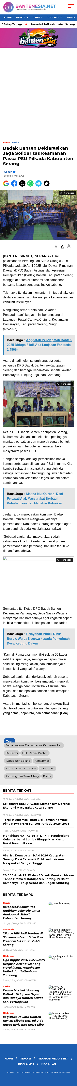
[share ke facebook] (15, 185)
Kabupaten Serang (18, 760)
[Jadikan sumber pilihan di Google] (7, 185)
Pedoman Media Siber (53, 1058)
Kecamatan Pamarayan (21, 768)
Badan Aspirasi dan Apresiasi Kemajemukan (34, 745)
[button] (56, 246)
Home (8, 17)
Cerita (37, 17)
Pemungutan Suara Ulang (22, 776)
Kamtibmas (42, 760)
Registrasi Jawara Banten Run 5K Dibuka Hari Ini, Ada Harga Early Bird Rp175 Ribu (23, 1020)
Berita (20, 17)
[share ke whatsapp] (31, 185)
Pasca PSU (47, 768)
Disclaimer (26, 1064)
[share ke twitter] (23, 185)
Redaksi (25, 1058)
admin (8, 171)
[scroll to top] (71, 1063)
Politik (47, 776)
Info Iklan (48, 1064)
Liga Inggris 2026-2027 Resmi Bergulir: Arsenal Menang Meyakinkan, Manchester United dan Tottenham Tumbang (24, 967)
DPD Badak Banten (35, 753)
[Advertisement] (38, 100)
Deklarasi (12, 753)
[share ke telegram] (39, 185)
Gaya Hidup (54, 17)
